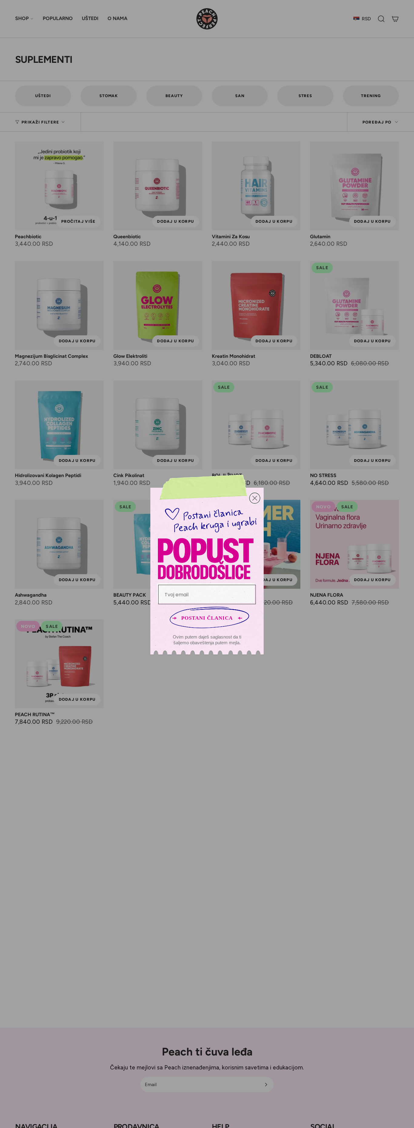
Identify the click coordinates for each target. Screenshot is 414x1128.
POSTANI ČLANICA (207, 618)
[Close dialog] (254, 498)
